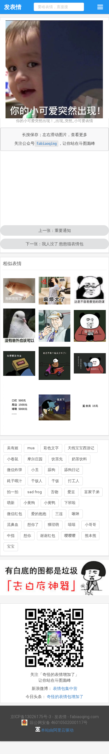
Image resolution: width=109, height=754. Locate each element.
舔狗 (51, 470)
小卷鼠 (12, 459)
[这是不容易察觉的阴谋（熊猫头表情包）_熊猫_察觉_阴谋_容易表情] (90, 290)
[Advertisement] (54, 188)
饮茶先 (57, 459)
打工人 (73, 481)
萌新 (11, 503)
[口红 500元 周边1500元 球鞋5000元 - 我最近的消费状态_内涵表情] (19, 407)
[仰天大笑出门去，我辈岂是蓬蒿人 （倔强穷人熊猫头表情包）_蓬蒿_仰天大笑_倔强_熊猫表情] (90, 363)
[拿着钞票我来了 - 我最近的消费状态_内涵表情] (55, 407)
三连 (59, 514)
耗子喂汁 (14, 481)
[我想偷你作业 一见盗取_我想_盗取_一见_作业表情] (19, 363)
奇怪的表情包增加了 (65, 696)
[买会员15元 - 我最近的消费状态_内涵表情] (90, 407)
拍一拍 (12, 492)
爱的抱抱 (38, 514)
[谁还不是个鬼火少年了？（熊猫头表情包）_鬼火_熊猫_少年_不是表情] (55, 363)
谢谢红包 (47, 535)
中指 (11, 535)
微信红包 (14, 514)
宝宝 (11, 546)
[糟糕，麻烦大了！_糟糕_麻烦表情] (55, 290)
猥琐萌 (53, 524)
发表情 (13, 7)
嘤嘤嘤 (70, 535)
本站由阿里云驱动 (57, 730)
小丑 (35, 470)
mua (31, 448)
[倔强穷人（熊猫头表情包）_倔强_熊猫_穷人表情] (90, 326)
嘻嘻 (72, 524)
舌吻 (54, 492)
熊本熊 (90, 535)
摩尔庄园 (34, 459)
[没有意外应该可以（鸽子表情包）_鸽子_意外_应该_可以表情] (19, 326)
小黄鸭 (49, 503)
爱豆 (71, 492)
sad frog (34, 492)
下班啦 (70, 503)
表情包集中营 (65, 688)
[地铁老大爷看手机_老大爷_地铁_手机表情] (55, 326)
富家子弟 (91, 492)
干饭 (55, 481)
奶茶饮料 (79, 459)
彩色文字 (51, 448)
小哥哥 (90, 524)
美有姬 (12, 448)
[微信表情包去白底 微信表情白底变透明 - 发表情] (54, 598)
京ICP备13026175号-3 (30, 716)
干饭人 (36, 481)
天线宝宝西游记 (81, 448)
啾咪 (75, 514)
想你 (27, 535)
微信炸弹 (14, 470)
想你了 (33, 524)
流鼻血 (12, 524)
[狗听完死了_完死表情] (19, 290)
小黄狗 (29, 503)
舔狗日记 (71, 470)
